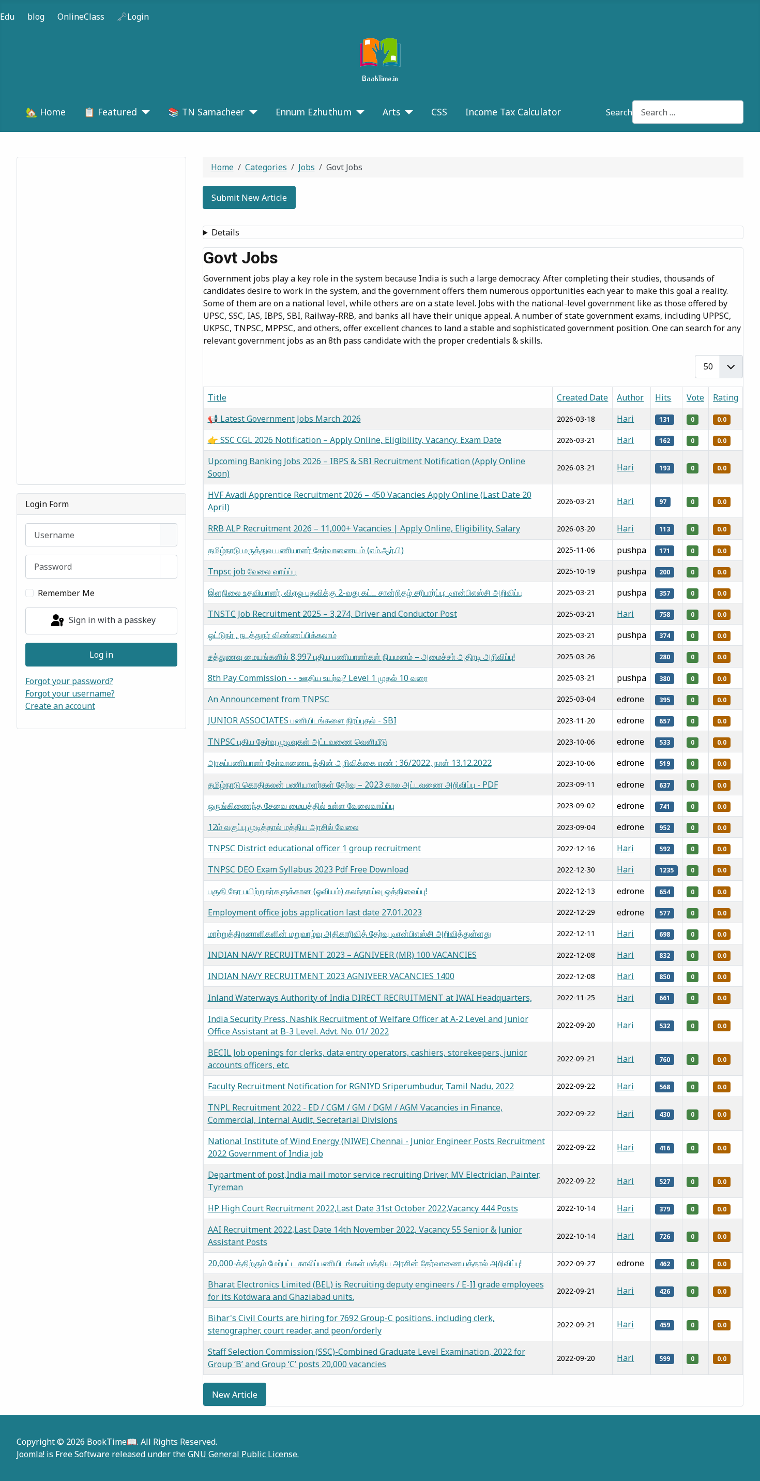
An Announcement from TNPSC (268, 699)
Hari (625, 418)
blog (35, 16)
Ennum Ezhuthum (314, 112)
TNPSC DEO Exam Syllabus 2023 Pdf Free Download (308, 869)
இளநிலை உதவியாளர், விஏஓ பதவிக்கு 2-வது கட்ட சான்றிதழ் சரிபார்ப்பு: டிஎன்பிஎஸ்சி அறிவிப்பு (365, 592)
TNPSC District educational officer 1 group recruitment (314, 848)
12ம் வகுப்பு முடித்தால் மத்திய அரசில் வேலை (283, 827)
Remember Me (66, 593)
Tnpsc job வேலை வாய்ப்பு (252, 571)
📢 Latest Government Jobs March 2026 (284, 418)
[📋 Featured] (143, 112)
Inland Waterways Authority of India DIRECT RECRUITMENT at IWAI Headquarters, (370, 997)
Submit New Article (249, 197)
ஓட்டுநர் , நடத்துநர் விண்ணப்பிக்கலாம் (272, 635)
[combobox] (687, 112)
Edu (7, 16)
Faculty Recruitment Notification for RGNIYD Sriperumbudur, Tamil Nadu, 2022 (361, 1086)
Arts (391, 112)
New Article (234, 1394)
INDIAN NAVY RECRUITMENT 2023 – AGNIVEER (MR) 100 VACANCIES (342, 954)
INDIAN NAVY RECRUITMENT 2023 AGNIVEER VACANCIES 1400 (331, 976)
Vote (695, 397)
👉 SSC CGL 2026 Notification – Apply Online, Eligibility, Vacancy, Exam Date (354, 440)
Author (630, 397)
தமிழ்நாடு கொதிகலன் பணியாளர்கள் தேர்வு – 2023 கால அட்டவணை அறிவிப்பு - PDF (353, 784)
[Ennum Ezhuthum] (358, 112)
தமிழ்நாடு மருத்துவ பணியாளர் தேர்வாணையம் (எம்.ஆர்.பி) (306, 550)
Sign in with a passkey (111, 620)
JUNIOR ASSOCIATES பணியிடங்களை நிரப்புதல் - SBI (302, 720)
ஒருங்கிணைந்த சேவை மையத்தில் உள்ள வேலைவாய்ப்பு (301, 805)
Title (217, 397)
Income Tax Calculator (513, 112)
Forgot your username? (70, 693)
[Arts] (406, 112)
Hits (663, 397)
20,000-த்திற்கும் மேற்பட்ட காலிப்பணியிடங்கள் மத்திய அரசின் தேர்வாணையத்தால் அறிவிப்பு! (365, 1263)
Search (619, 112)
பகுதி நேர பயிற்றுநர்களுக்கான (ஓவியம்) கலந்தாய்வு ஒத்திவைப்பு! (317, 891)
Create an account (60, 706)
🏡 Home (46, 112)
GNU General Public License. (243, 1454)
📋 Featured (110, 112)
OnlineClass (80, 16)
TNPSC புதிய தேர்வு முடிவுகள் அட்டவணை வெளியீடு (297, 741)
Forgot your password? (69, 681)
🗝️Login (133, 16)
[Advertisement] (101, 321)
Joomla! (30, 1454)
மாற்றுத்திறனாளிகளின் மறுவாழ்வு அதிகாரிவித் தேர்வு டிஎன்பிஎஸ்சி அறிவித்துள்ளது (349, 933)
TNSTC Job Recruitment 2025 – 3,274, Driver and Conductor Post (332, 613)
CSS (439, 112)
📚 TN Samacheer (206, 112)
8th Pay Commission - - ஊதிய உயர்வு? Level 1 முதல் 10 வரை (318, 678)
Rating (725, 397)
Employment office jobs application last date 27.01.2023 (315, 912)
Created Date (582, 397)
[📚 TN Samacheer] (251, 112)
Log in (101, 654)
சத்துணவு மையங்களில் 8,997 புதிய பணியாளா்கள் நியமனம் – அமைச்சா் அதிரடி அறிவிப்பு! (361, 656)
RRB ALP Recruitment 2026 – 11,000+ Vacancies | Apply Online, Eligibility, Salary (364, 528)
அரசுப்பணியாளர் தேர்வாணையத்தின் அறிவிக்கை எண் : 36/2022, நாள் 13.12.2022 (350, 762)
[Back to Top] (747, 1468)
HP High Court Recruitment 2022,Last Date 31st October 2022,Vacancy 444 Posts (363, 1208)
